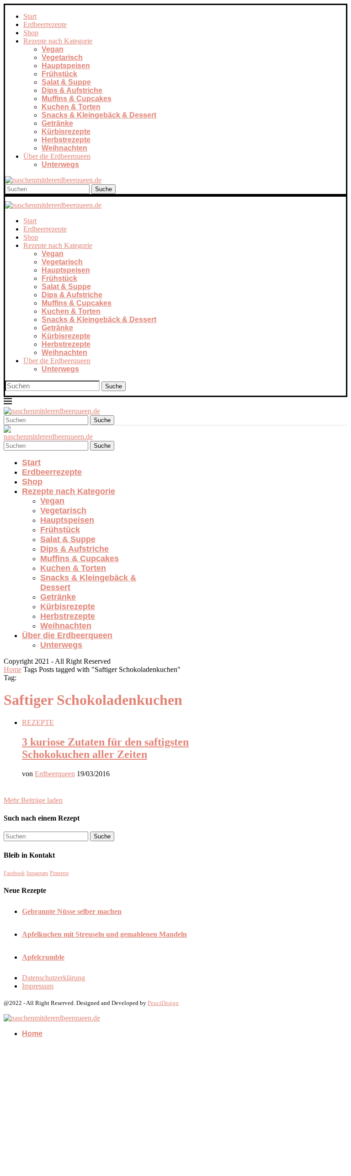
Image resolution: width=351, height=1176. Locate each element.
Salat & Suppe (66, 82)
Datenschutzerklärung (53, 978)
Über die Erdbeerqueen (56, 156)
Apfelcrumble (43, 957)
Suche (103, 189)
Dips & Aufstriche (72, 90)
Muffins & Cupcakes (77, 98)
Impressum (37, 986)
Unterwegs (60, 164)
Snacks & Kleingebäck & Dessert (99, 115)
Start (30, 16)
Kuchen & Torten (71, 107)
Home (12, 669)
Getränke (57, 123)
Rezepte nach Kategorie (57, 41)
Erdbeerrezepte (45, 24)
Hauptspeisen (66, 66)
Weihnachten (64, 148)
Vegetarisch (62, 57)
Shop (30, 33)
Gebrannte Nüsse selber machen (72, 911)
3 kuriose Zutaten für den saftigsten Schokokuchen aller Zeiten (105, 748)
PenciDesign (163, 1002)
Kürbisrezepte (66, 131)
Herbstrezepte (66, 140)
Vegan (53, 49)
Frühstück (59, 74)
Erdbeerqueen (55, 774)
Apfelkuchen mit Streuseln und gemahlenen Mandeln (104, 934)
